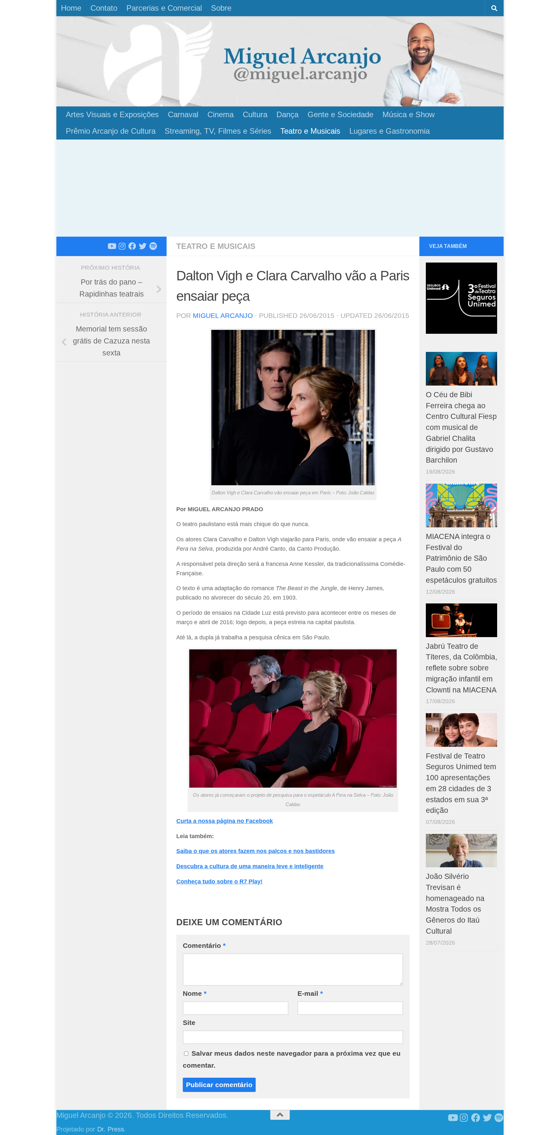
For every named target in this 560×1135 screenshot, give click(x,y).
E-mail (310, 993)
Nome (194, 993)
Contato (103, 8)
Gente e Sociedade (340, 114)
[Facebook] (132, 246)
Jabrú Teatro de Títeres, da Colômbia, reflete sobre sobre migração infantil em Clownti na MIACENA (461, 668)
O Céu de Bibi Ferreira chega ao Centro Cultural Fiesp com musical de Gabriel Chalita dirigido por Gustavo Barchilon (461, 428)
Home (71, 8)
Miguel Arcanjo (223, 315)
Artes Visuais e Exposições (112, 114)
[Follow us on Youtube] (111, 246)
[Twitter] (142, 246)
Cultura (255, 114)
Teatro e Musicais (310, 131)
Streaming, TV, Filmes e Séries (218, 131)
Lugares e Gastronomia (389, 131)
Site (189, 1022)
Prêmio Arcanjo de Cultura (111, 131)
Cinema (220, 114)
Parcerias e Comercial (164, 8)
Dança (287, 114)
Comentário (204, 945)
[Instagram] (122, 246)
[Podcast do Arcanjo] (153, 246)
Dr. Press (110, 1129)
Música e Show (408, 114)
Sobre (221, 8)
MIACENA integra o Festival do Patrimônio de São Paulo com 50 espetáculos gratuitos (461, 558)
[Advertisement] (280, 188)
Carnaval (183, 114)
